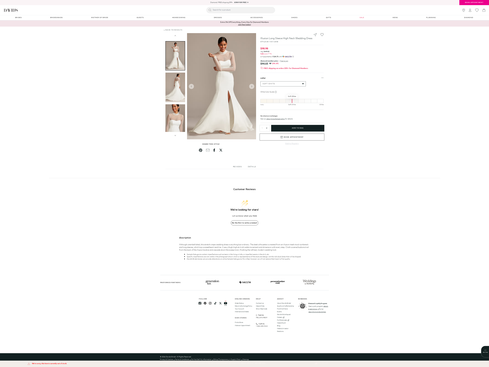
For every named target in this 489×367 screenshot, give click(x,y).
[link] (200, 150)
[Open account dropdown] (470, 10)
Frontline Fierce (282, 309)
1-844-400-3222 (262, 326)
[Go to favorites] (477, 10)
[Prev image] (175, 35)
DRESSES (218, 17)
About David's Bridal (284, 303)
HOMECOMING (179, 17)
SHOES (294, 17)
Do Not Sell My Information (201, 359)
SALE (362, 17)
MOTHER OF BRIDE (99, 17)
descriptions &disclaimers (317, 312)
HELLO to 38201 (262, 317)
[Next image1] (175, 135)
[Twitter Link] (220, 303)
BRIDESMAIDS (56, 17)
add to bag (297, 128)
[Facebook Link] (200, 303)
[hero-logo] (11, 10)
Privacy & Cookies (166, 359)
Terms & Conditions (182, 359)
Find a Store (239, 322)
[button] (265, 128)
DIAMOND (468, 17)
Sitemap (246, 359)
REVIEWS (237, 167)
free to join (284, 61)
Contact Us (260, 303)
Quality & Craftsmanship (285, 306)
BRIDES (18, 17)
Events (279, 312)
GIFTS (328, 17)
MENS (395, 17)
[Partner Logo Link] (212, 282)
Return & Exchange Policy (243, 306)
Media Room (281, 323)
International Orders (242, 312)
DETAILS (252, 167)
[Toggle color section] (322, 78)
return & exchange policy (275, 119)
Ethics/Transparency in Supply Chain (227, 359)
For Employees (282, 320)
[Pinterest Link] (205, 303)
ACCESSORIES (256, 17)
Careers (279, 317)
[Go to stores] (463, 10)
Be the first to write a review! (244, 223)
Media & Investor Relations (282, 330)
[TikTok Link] (215, 303)
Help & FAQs (260, 306)
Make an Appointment (242, 325)
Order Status (239, 303)
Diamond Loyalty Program (317, 303)
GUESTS (140, 17)
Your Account (239, 309)
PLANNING (431, 17)
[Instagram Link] (210, 303)
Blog (278, 326)
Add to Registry (292, 144)
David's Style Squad (283, 314)
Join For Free (240, 2)
